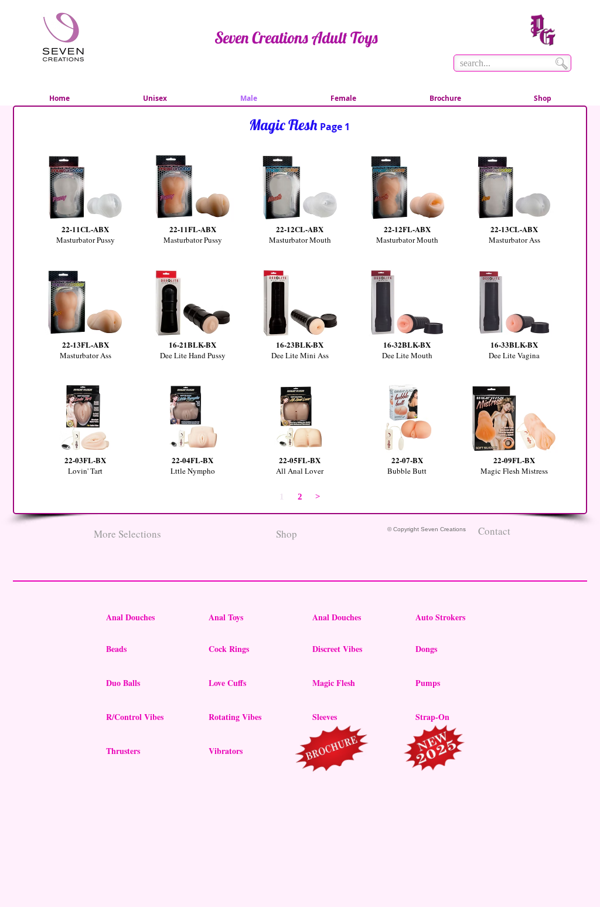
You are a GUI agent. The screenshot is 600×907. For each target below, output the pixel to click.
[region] (332, 751)
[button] (85, 211)
